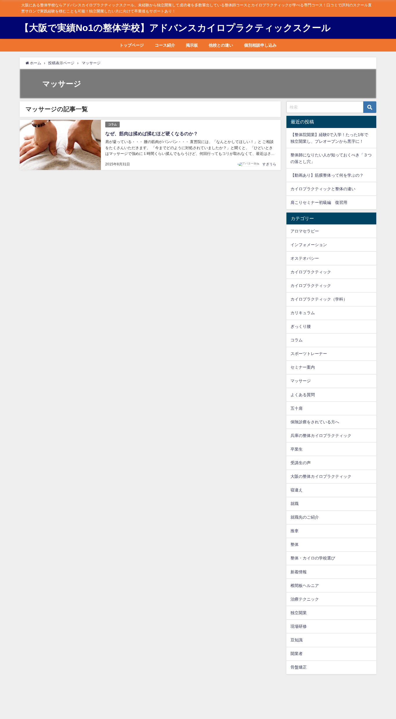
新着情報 (298, 572)
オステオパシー (304, 258)
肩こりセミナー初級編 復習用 (318, 202)
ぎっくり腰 (300, 326)
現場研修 (298, 626)
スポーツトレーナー (308, 354)
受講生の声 (300, 463)
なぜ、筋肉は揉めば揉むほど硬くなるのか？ (151, 133)
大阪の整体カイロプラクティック (320, 476)
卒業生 (296, 449)
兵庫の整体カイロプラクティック (320, 435)
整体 (294, 544)
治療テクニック (304, 599)
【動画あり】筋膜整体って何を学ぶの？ (327, 175)
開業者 (296, 654)
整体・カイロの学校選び (312, 558)
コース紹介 (165, 45)
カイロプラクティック (310, 272)
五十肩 (296, 408)
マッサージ (300, 381)
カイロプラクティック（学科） (318, 299)
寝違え (296, 490)
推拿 (294, 531)
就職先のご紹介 (304, 517)
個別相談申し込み (260, 45)
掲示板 (192, 45)
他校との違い (221, 45)
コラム (112, 124)
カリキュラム (302, 313)
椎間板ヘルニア (304, 585)
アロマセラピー (304, 231)
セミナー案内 (302, 367)
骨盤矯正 (298, 667)
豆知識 (296, 640)
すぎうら (269, 164)
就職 (294, 504)
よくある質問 (302, 395)
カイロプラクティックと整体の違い (322, 189)
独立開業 (298, 613)
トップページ (131, 45)
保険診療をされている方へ (314, 422)
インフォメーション (308, 245)
